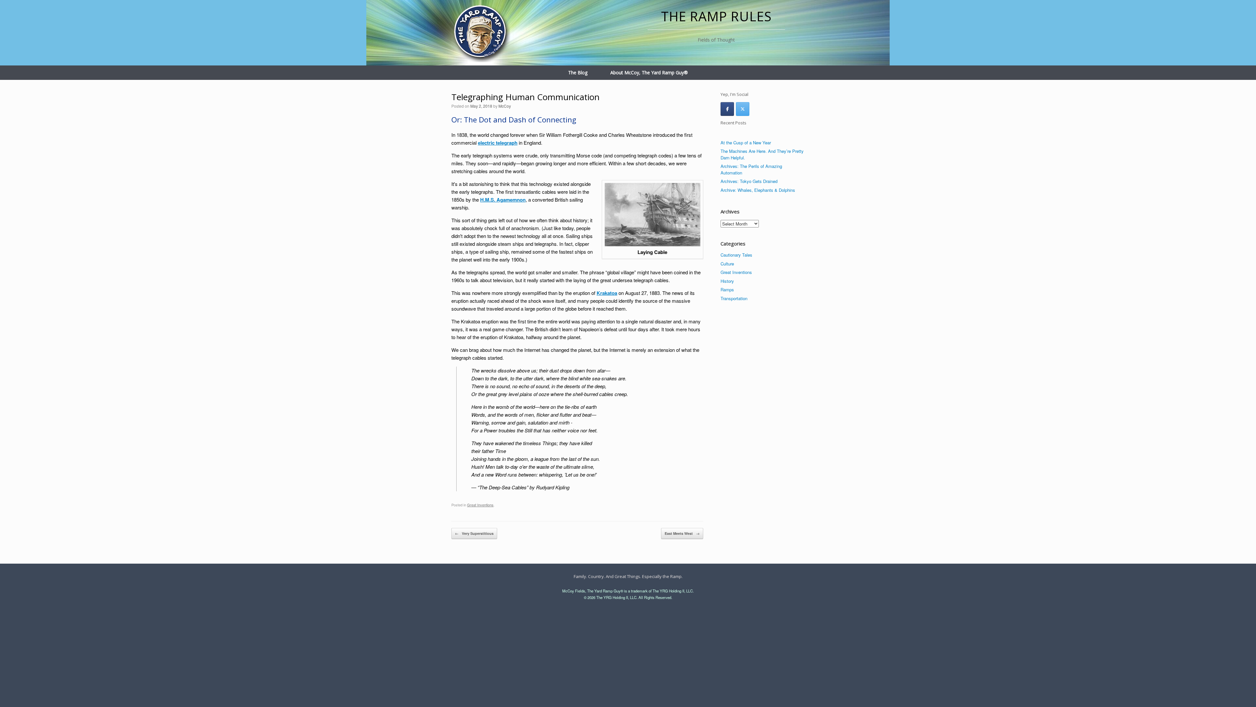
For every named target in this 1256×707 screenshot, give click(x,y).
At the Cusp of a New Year (746, 142)
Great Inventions (480, 504)
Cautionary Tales (736, 255)
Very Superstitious (474, 533)
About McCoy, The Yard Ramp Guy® (649, 72)
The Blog (577, 72)
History (727, 281)
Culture (727, 264)
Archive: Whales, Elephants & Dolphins (758, 190)
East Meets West (682, 533)
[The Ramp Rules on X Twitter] (742, 109)
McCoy (504, 106)
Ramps (727, 289)
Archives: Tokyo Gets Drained (749, 181)
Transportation (734, 298)
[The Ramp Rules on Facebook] (727, 109)
